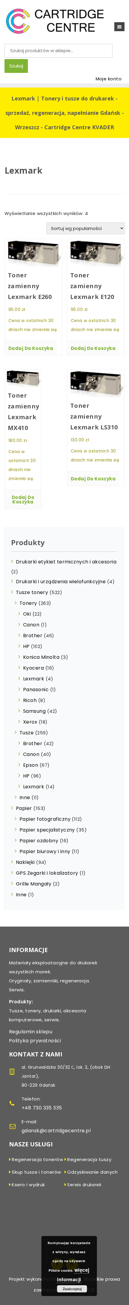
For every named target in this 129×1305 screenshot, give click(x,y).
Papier (24, 808)
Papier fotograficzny (45, 819)
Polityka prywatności (35, 1040)
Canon (31, 624)
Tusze (27, 732)
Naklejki (25, 862)
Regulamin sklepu (30, 1031)
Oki (27, 614)
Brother (32, 635)
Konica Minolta (41, 657)
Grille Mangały (33, 883)
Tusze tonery (32, 592)
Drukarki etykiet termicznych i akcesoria (66, 561)
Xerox (30, 721)
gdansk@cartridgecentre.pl (56, 1130)
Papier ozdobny (39, 840)
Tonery (28, 603)
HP (26, 646)
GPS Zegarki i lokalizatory (47, 873)
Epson (30, 765)
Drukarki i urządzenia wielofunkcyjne (61, 581)
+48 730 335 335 (42, 1107)
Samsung (34, 711)
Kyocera (33, 667)
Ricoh (30, 700)
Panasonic (36, 689)
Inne (25, 797)
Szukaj (16, 66)
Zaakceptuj (72, 1289)
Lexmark (33, 678)
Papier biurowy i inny (45, 851)
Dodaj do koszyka (30, 348)
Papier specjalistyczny (47, 829)
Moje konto (109, 79)
